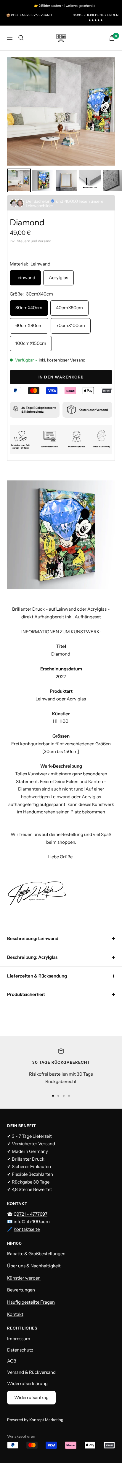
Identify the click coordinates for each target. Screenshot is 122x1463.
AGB (11, 1361)
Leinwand (25, 277)
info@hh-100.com (32, 1221)
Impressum (18, 1338)
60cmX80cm (29, 325)
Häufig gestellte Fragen (31, 1302)
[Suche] (21, 37)
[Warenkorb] (112, 38)
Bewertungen (21, 1290)
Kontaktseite (27, 1229)
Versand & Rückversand (31, 1372)
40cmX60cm (69, 307)
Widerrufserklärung (27, 1383)
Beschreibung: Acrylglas (32, 957)
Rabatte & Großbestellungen (36, 1253)
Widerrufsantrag (31, 1397)
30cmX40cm (28, 307)
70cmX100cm (70, 325)
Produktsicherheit (26, 994)
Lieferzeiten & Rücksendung (37, 976)
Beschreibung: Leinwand (32, 938)
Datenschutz (20, 1350)
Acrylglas (58, 277)
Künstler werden (24, 1278)
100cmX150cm (30, 343)
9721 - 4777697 (32, 1214)
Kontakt (15, 1314)
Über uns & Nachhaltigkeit (34, 1266)
